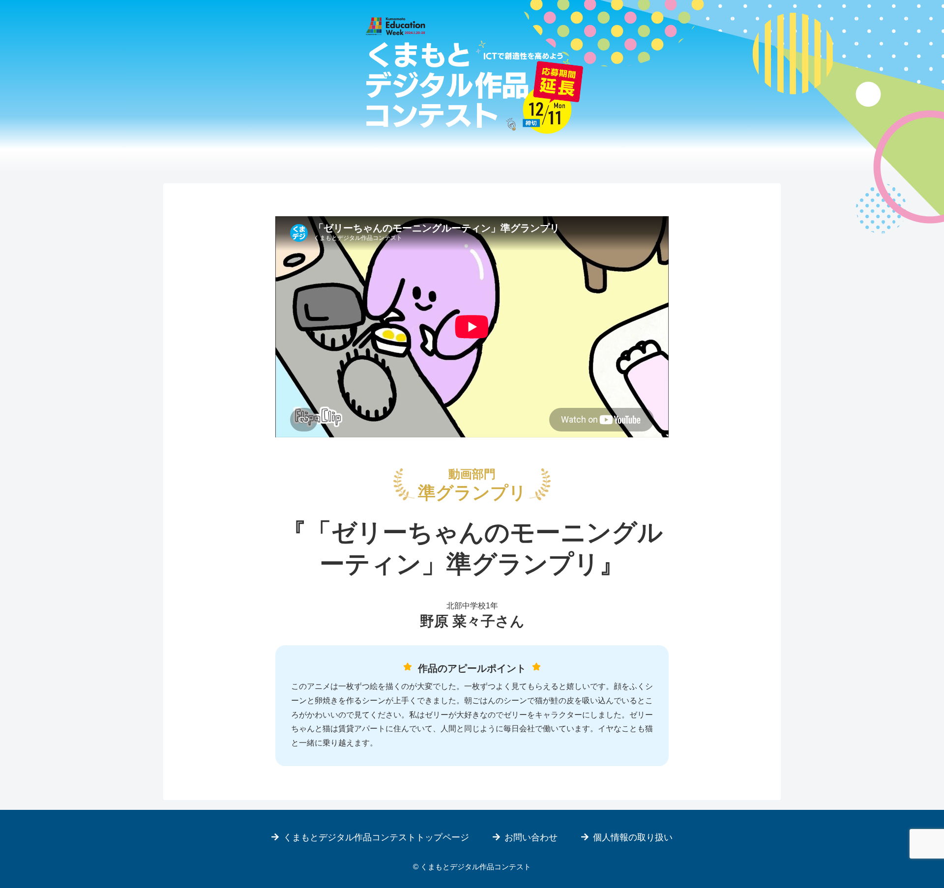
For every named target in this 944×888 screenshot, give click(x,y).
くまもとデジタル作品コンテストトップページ (376, 837)
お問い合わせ (531, 837)
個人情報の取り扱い (633, 837)
